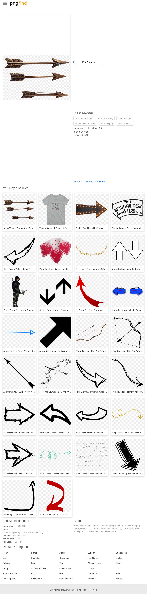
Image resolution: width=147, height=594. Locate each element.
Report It (78, 181)
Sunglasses (121, 552)
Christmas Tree (38, 568)
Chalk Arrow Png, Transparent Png (127, 473)
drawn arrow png (105, 118)
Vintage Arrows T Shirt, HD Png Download (58, 228)
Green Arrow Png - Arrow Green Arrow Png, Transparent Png (31, 310)
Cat (4, 557)
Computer (92, 573)
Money (119, 578)
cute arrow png (125, 118)
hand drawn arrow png (85, 123)
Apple (62, 552)
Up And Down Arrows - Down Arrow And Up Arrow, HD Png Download (71, 310)
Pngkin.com (36, 578)
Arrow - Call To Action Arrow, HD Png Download (25, 350)
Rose (118, 562)
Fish (33, 573)
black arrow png (125, 123)
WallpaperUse (94, 562)
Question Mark (66, 578)
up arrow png (107, 123)
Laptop (119, 557)
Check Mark (65, 568)
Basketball (36, 557)
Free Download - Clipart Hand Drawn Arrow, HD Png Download (32, 432)
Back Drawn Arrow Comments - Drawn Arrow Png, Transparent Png (106, 432)
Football (91, 568)
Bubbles (6, 562)
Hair (118, 568)
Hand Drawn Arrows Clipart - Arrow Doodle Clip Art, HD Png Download (71, 473)
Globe (62, 573)
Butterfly (91, 552)
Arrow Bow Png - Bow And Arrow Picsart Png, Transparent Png (104, 350)
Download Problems (94, 181)
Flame (34, 552)
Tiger (61, 562)
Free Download (89, 62)
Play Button (93, 557)
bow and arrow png (84, 118)
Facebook (92, 578)
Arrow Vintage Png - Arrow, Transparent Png (23, 228)
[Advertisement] (36, 34)
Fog (33, 562)
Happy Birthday (10, 573)
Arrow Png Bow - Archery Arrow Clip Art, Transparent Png (29, 391)
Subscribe (64, 557)
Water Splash (9, 578)
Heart (5, 552)
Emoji (5, 568)
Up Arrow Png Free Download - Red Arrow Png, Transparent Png (105, 310)
